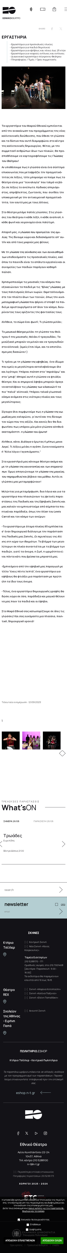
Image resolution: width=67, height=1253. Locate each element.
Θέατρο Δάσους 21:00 (13, 850)
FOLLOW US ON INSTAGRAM (47, 1133)
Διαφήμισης (35, 1229)
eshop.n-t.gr (25, 1093)
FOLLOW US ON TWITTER (28, 1133)
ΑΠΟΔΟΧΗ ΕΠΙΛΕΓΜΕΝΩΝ (20, 1240)
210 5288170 (31, 961)
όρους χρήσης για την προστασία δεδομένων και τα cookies (43, 1210)
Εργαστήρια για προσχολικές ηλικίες (32, 44)
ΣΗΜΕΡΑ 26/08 (11, 821)
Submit (59, 889)
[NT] (4, 954)
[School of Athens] (4, 1033)
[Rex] (4, 1001)
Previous (60, 753)
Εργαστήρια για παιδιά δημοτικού (30, 47)
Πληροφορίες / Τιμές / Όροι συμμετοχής (33, 59)
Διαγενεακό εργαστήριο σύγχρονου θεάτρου (36, 56)
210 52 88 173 (47, 1176)
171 (41, 961)
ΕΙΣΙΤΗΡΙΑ (42, 9)
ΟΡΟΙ (63, 904)
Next (64, 753)
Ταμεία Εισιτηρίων (35, 957)
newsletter (16, 904)
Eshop (54, 9)
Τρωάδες (12, 837)
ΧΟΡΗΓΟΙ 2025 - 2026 (33, 1183)
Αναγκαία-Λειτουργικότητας (35, 1219)
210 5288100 (40, 1160)
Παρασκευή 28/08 (43, 821)
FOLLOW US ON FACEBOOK (19, 1133)
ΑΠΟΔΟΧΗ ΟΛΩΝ (52, 1240)
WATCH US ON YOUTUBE (37, 1133)
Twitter (60, 28)
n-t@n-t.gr (33, 1164)
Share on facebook (52, 28)
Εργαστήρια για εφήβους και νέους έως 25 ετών (38, 50)
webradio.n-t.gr (31, 9)
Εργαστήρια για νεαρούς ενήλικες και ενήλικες (37, 53)
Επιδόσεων (35, 1224)
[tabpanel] (34, 740)
